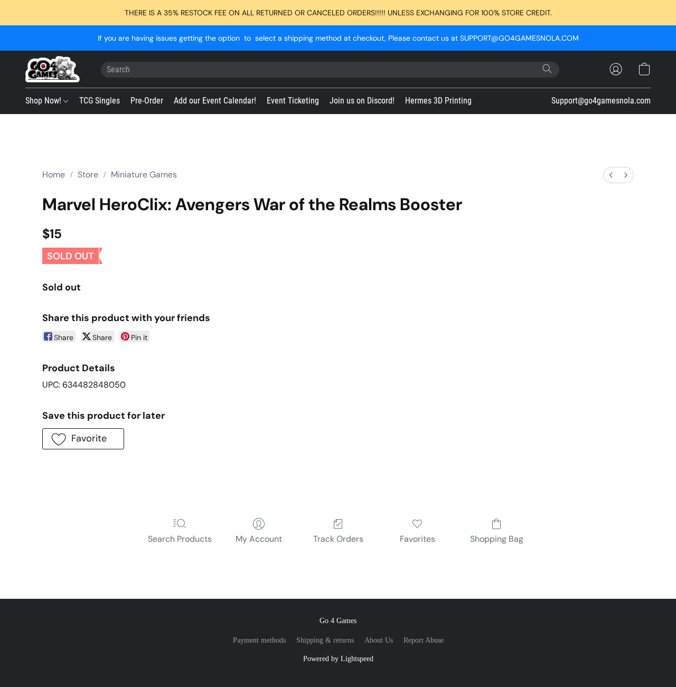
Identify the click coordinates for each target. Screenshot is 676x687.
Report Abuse (423, 640)
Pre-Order (146, 101)
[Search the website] (547, 68)
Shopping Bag (496, 538)
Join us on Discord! (362, 101)
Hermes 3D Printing (438, 101)
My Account (259, 538)
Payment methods (259, 640)
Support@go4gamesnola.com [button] (601, 101)
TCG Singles (99, 101)
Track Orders (338, 538)
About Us (378, 640)
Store (88, 174)
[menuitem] (611, 175)
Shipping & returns (325, 640)
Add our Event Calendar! (215, 101)
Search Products (180, 538)
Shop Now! (44, 101)
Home (53, 174)
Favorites (417, 538)
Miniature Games (144, 174)
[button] (52, 69)
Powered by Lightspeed (338, 659)
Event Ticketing (293, 101)
